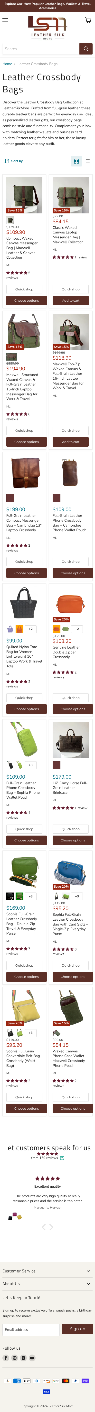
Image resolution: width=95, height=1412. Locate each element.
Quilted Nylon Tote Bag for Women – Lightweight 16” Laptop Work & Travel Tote (24, 656)
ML (8, 265)
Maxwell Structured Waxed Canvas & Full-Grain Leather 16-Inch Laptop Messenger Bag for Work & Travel (22, 386)
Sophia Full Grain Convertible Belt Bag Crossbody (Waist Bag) (23, 1058)
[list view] (87, 161)
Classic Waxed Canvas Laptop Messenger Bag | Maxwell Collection (68, 234)
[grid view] (76, 161)
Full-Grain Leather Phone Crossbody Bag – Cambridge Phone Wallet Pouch (69, 522)
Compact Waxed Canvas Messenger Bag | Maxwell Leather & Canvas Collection (22, 248)
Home (7, 64)
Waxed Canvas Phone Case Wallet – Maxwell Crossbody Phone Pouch (70, 1058)
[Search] (86, 49)
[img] (47, 1154)
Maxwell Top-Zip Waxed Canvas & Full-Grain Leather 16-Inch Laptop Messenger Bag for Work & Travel (68, 376)
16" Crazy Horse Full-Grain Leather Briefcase (70, 788)
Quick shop (24, 289)
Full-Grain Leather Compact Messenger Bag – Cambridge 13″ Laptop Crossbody (24, 522)
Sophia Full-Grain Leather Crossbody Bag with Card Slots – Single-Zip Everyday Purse (70, 924)
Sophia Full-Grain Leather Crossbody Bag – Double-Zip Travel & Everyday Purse (21, 924)
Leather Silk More (61, 1406)
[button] (45, 1227)
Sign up (77, 1328)
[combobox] (40, 49)
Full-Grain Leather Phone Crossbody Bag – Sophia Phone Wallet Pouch (23, 790)
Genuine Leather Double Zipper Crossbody (66, 652)
